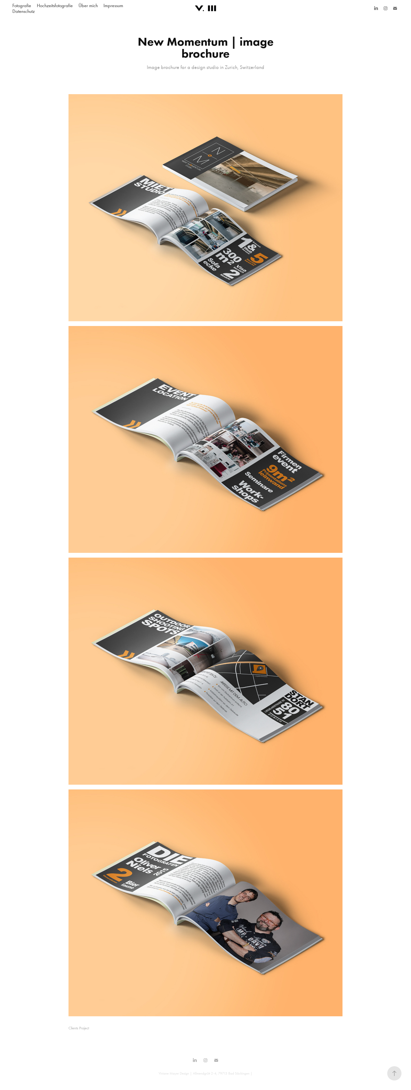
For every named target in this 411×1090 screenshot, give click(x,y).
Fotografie (21, 5)
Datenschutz (23, 11)
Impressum (113, 5)
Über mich (88, 5)
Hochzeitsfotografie (55, 5)
